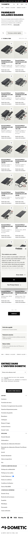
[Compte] (18, 4)
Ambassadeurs (4, 440)
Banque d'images (10, 423)
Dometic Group (10, 493)
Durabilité (3, 500)
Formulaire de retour (6, 402)
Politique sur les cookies (7, 473)
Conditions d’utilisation (7, 483)
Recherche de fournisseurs (7, 497)
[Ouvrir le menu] (26, 4)
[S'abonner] (25, 372)
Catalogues (9, 419)
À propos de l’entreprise (7, 490)
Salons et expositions (6, 459)
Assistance (3, 399)
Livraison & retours (5, 426)
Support (3, 395)
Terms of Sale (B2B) (6, 486)
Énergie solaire (21, 7)
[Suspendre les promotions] (2, 1)
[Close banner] (25, 248)
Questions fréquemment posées (9, 409)
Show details (19, 274)
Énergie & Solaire (10, 7)
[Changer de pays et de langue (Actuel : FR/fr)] (26, 1)
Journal (3, 452)
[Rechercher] (14, 4)
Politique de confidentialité (8, 469)
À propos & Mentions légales (9, 466)
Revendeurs (4, 416)
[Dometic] (5, 4)
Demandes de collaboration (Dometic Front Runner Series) (14, 448)
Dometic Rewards (5, 437)
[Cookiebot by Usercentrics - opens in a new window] (16, 249)
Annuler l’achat (5, 430)
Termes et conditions (6, 479)
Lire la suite (16, 24)
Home (2, 7)
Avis (2, 462)
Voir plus (14, 313)
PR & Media (9, 504)
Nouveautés (9, 507)
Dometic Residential (11, 455)
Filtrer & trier (7, 38)
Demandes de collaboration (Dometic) (10, 443)
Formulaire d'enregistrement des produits (11, 406)
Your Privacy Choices (13, 285)
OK (14, 279)
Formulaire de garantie (7, 413)
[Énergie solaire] (3, 33)
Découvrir (4, 433)
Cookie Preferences (6, 476)
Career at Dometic (10, 510)
